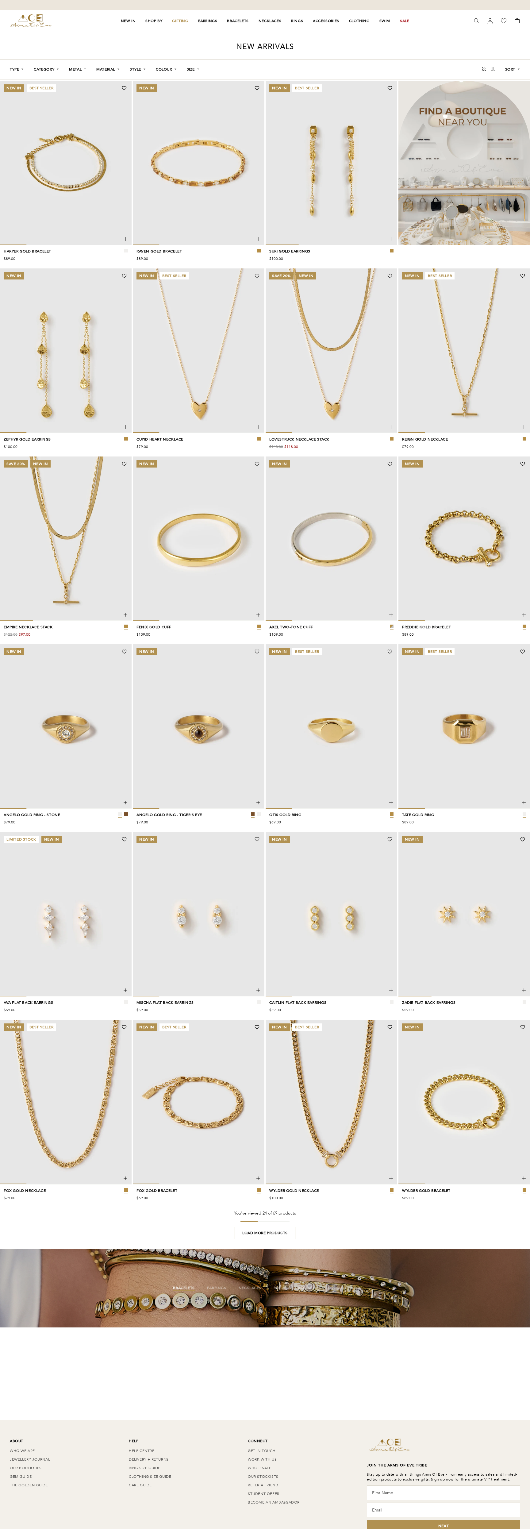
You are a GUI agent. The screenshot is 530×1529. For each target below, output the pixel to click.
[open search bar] (477, 21)
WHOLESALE (259, 1467)
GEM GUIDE (21, 1476)
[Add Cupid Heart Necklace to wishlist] (257, 275)
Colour (164, 69)
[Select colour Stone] (120, 814)
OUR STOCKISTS (263, 1476)
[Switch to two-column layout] (493, 69)
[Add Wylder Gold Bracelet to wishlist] (522, 1027)
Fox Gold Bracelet (156, 1190)
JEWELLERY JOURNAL (30, 1459)
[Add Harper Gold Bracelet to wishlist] (124, 88)
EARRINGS (207, 20)
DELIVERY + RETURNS (149, 1459)
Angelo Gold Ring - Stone (32, 814)
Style (135, 69)
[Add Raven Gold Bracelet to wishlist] (257, 88)
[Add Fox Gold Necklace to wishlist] (124, 1027)
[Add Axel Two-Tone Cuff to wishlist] (390, 464)
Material (105, 69)
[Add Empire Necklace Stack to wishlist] (124, 464)
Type (14, 69)
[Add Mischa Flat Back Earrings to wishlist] (257, 839)
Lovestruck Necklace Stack (299, 439)
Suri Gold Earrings (289, 251)
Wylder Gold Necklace (294, 1190)
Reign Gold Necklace (425, 439)
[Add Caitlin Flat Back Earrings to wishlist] (390, 839)
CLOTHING (359, 20)
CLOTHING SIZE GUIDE (150, 1476)
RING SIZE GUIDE (144, 1467)
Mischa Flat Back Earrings (165, 1002)
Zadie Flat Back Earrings (428, 1002)
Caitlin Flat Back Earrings (298, 1002)
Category (44, 69)
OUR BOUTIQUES (26, 1467)
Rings (280, 1288)
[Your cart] (517, 21)
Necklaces (250, 1288)
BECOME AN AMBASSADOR (274, 1502)
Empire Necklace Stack (28, 627)
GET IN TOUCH (261, 1450)
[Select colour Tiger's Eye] (126, 814)
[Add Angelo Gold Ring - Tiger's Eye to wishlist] (257, 651)
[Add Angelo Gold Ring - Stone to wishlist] (124, 651)
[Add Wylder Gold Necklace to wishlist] (390, 1027)
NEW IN (128, 20)
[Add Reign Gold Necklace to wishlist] (522, 275)
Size (191, 69)
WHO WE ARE (22, 1450)
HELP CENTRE (142, 1450)
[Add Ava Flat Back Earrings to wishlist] (124, 839)
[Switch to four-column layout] (484, 69)
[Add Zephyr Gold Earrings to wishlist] (124, 275)
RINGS (297, 20)
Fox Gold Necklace (25, 1190)
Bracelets (183, 1288)
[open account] (490, 21)
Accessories (311, 1288)
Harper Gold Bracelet (27, 251)
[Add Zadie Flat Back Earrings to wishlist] (522, 839)
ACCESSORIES (326, 20)
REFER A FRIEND (263, 1485)
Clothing (346, 1288)
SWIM (384, 20)
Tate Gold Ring (418, 814)
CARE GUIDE (140, 1485)
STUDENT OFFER (263, 1493)
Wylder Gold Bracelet (426, 1190)
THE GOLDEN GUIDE (29, 1485)
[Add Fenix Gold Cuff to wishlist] (257, 464)
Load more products (265, 1233)
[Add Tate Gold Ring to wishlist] (522, 651)
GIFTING (180, 20)
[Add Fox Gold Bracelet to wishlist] (257, 1027)
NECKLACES (270, 20)
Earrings (216, 1288)
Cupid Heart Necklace (159, 439)
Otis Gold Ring (285, 814)
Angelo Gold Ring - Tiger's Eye (169, 814)
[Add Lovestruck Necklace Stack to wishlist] (390, 275)
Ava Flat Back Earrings (28, 1002)
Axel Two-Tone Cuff (291, 627)
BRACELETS (237, 20)
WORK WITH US (262, 1459)
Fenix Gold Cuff (153, 627)
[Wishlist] (504, 21)
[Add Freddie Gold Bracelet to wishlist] (522, 464)
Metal (75, 69)
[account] (490, 21)
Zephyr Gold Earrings (27, 439)
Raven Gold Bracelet (159, 251)
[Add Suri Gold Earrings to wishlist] (390, 88)
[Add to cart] (125, 239)
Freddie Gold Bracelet (426, 627)
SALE (404, 20)
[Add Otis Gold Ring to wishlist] (390, 651)
